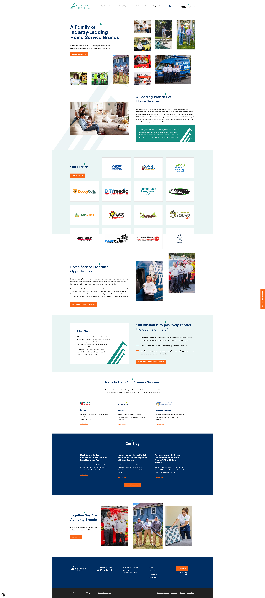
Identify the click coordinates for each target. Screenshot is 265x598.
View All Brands (77, 176)
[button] (3, 594)
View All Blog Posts (132, 485)
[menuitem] (103, 6)
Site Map (182, 593)
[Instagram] (186, 573)
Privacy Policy (191, 593)
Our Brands (112, 6)
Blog (154, 6)
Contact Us (162, 6)
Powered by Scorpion (104, 593)
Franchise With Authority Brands (83, 304)
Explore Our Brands (79, 54)
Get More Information (262, 299)
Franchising (122, 6)
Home (151, 567)
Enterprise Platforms (136, 6)
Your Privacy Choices (163, 593)
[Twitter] (183, 573)
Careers (147, 6)
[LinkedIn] (177, 573)
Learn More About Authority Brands (151, 362)
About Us (103, 6)
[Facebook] (180, 573)
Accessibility (174, 593)
